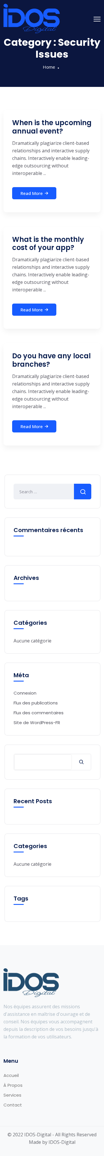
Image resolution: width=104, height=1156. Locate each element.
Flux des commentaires (39, 713)
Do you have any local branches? (51, 360)
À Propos (13, 1085)
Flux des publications (36, 703)
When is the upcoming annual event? (52, 127)
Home (49, 67)
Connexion (25, 693)
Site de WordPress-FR (37, 722)
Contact (12, 1105)
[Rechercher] (81, 762)
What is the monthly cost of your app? (48, 244)
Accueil (11, 1075)
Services (12, 1095)
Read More (32, 193)
